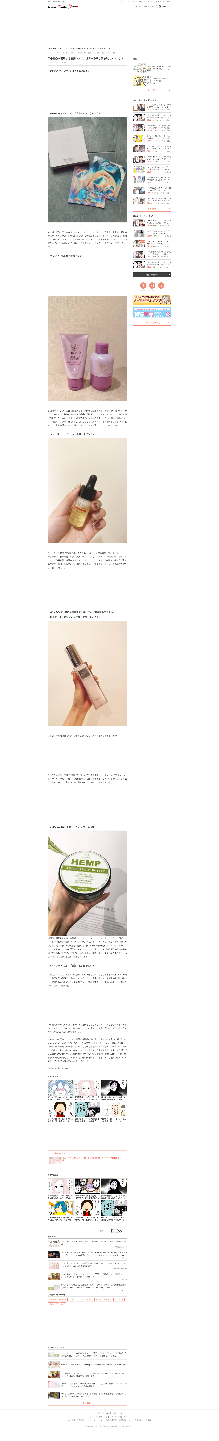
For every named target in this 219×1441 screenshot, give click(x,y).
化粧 (63, 1304)
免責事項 (138, 1420)
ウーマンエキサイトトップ (146, 6)
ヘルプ (126, 1417)
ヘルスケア (91, 49)
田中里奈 (62, 1300)
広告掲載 (147, 1420)
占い (152, 1)
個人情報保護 (111, 1420)
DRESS (63, 62)
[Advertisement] (109, 28)
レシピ (134, 1)
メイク (109, 49)
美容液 (98, 1300)
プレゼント (158, 1)
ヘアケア (101, 49)
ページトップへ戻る (152, 323)
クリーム (107, 1300)
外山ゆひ (52, 1300)
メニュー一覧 (167, 1)
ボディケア (80, 49)
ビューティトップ (56, 49)
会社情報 (71, 1420)
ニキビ (81, 1300)
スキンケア (69, 49)
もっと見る (87, 1403)
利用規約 (80, 1420)
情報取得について (126, 1420)
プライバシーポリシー (95, 1420)
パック (89, 1300)
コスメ (72, 1300)
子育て (123, 1)
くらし (128, 1)
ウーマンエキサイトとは (99, 1417)
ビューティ (140, 1)
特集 (135, 59)
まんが (147, 1)
